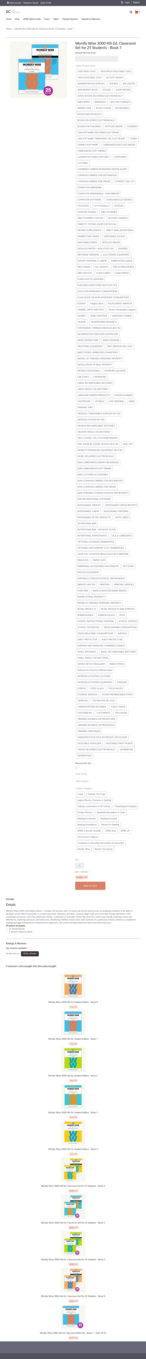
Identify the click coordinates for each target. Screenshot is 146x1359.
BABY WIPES (83, 102)
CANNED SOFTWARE (87, 145)
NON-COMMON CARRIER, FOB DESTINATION (99, 481)
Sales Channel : (83, 781)
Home (8, 19)
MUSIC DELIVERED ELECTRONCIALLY (95, 456)
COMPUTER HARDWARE (89, 188)
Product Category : (84, 788)
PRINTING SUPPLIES (124, 585)
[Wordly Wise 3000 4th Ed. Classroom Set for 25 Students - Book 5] (73, 1207)
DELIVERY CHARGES (118, 218)
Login (127, 3)
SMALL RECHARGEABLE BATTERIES (118, 652)
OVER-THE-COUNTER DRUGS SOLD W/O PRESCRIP (102, 554)
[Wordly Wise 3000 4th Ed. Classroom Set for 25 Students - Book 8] (73, 1281)
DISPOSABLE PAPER (87, 243)
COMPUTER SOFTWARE (89, 200)
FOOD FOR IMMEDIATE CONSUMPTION (97, 291)
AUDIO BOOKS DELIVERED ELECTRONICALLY (100, 96)
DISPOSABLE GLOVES (114, 236)
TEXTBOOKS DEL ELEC (103, 701)
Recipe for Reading (110, 825)
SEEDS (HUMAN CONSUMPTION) (120, 627)
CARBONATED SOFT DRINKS (91, 151)
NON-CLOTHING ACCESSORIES (92, 475)
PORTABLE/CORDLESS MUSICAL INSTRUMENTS (101, 578)
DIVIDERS (123, 249)
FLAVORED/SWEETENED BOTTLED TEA (97, 285)
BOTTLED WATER (114, 126)
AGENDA (113, 84)
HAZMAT (81, 322)
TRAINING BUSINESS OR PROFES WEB (96, 719)
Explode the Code (96, 794)
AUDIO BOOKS (123, 90)
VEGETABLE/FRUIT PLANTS (119, 743)
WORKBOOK (126, 750)
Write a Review (29, 954)
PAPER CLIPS (99, 560)
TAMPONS (82, 701)
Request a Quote (30, 3)
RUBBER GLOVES (106, 615)
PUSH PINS (82, 591)
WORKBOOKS (84, 756)
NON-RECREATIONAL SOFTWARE (94, 499)
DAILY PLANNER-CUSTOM (90, 218)
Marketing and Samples (126, 806)
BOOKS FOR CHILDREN (89, 126)
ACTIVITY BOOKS (114, 78)
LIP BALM (99, 401)
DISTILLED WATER (111, 243)
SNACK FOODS (116, 664)
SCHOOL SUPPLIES (128, 621)
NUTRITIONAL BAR (86, 524)
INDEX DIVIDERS (111, 340)
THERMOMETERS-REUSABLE (91, 707)
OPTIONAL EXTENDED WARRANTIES (95, 542)
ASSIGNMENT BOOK (87, 90)
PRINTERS (105, 585)
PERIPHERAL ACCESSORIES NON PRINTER (98, 566)
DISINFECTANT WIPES (88, 236)
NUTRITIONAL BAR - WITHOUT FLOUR (96, 530)
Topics (56, 19)
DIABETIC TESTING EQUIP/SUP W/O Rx (96, 224)
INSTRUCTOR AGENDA (88, 371)
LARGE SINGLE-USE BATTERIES (92, 389)
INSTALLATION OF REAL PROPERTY (94, 365)
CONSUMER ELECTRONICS (119, 200)
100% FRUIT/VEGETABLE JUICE (115, 71)
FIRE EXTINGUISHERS (123, 267)
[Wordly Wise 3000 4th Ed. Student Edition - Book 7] (73, 1023)
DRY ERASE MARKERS (88, 255)
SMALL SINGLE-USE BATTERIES (92, 658)
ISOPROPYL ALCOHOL (115, 371)
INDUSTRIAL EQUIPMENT (90, 346)
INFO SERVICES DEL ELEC (120, 346)
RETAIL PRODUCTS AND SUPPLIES (117, 609)
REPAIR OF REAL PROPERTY (91, 597)
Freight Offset (96, 304)
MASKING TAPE (85, 407)
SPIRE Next (111, 831)
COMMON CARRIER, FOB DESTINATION (97, 175)
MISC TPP (127, 444)
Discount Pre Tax (83, 763)
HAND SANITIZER (98, 316)
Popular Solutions (70, 19)
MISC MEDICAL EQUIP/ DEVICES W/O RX (97, 444)
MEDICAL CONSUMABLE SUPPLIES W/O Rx (98, 414)
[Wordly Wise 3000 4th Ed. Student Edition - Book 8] (73, 986)
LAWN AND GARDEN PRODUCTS (93, 395)
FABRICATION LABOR (121, 261)
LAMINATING (99, 377)
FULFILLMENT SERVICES (120, 304)
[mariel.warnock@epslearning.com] (14, 11)
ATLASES (106, 90)
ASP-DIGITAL (129, 84)
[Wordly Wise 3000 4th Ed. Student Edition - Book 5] (73, 1097)
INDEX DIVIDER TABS (87, 340)
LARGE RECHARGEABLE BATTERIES (94, 383)
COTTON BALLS (101, 206)
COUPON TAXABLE (87, 212)
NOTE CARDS (122, 517)
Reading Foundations (87, 825)
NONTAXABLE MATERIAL (116, 511)
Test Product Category (87, 837)
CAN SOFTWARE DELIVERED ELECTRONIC (98, 133)
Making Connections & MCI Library (93, 806)
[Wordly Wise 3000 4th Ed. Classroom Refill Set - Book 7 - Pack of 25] (73, 1317)
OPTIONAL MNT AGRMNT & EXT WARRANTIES (100, 548)
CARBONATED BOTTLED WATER (119, 145)
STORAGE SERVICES (87, 695)
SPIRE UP (125, 831)
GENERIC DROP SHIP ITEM (90, 310)
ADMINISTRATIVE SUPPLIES (91, 84)
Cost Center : (82, 774)
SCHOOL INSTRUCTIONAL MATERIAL (95, 621)
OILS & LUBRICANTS (121, 536)
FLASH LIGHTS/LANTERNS (90, 279)
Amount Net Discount (85, 53)
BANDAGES (100, 102)
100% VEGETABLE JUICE (89, 78)
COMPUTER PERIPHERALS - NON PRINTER (98, 194)
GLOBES (81, 316)
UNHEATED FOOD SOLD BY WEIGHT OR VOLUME (102, 737)
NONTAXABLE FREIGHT (89, 505)
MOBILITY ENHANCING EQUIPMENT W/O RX (99, 450)
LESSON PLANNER (123, 395)
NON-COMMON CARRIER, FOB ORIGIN (96, 487)
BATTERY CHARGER (120, 102)
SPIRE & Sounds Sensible (89, 831)
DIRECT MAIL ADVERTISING (119, 230)
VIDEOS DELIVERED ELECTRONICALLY (96, 750)
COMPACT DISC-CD (124, 181)
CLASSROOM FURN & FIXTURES (93, 157)
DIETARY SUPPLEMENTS (89, 230)
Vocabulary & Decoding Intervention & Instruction (100, 843)
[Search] (131, 11)
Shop (17, 19)
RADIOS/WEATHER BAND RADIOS (109, 591)
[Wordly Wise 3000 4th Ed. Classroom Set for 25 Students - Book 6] (73, 1244)
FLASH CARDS (103, 273)
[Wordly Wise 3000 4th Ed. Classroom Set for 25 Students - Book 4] (73, 1170)
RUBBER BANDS (85, 615)
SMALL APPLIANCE (86, 652)
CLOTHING (82, 163)
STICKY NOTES (115, 688)
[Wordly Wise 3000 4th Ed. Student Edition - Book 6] (73, 1060)
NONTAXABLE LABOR (88, 511)
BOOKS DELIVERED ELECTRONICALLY (96, 120)
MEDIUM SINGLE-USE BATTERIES (93, 432)
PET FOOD (128, 566)
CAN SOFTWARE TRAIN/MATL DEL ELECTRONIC (101, 139)
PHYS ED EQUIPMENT (88, 572)
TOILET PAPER (118, 707)
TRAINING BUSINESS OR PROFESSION (96, 725)
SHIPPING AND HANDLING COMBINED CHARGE (101, 646)
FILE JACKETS (101, 267)
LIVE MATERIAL (116, 401)
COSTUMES (83, 206)
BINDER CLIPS (84, 108)
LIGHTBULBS (83, 401)
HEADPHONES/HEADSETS (104, 322)
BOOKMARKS (122, 108)
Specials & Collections (90, 19)
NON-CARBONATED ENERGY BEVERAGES (98, 462)
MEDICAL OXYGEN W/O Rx (90, 420)
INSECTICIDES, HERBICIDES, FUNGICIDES (97, 352)
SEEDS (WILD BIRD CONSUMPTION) (95, 633)
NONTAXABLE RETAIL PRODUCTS (94, 517)
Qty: (77, 860)
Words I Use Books (104, 849)
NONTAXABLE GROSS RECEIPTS (121, 505)
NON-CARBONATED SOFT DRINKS (94, 469)
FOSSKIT (81, 304)
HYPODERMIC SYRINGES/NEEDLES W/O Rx (98, 328)
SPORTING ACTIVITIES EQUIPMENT (94, 682)
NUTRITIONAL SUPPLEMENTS (92, 536)
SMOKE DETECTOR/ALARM (91, 664)
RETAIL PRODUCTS (86, 609)
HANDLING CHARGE (122, 316)
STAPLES (81, 688)
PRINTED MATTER (86, 585)
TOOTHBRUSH (84, 713)
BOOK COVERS (103, 108)
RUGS (122, 615)
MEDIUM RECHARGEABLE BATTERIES (96, 426)
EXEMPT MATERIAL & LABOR (92, 261)
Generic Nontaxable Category (122, 310)
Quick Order (45, 3)
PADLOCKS (82, 560)
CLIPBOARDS (119, 157)
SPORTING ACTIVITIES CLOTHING (93, 676)
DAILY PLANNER (109, 212)
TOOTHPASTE (103, 713)
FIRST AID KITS (84, 273)
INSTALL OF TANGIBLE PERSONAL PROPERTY (99, 359)
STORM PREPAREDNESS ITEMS (117, 695)
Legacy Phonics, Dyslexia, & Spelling (94, 800)
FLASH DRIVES (122, 273)
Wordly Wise (83, 849)
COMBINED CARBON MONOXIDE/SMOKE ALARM (102, 169)
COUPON (118, 206)
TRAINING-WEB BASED (89, 731)
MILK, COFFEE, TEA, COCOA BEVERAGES (97, 438)
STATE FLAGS (97, 688)
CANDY (133, 139)
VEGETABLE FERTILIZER (89, 743)
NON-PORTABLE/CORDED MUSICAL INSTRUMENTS (103, 493)
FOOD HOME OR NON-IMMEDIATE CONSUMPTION (103, 297)
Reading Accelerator (86, 819)
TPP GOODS (121, 713)
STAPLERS (122, 682)
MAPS (132, 401)
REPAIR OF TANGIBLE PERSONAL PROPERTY (99, 603)
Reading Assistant (109, 819)
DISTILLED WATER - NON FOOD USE (95, 249)
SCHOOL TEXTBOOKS (88, 627)
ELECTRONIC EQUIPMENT (116, 255)
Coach (47, 19)
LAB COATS (83, 377)
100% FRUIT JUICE (86, 71)
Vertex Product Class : (86, 66)
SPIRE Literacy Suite (32, 19)
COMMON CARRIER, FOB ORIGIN (93, 181)
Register (136, 3)
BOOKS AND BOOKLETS (89, 114)
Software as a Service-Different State (94, 670)
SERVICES (122, 633)
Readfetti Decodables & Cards (111, 812)
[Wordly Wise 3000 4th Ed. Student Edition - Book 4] (73, 1133)
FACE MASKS (83, 267)
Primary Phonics (85, 812)
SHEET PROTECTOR (87, 640)
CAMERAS (132, 126)
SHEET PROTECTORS (112, 640)
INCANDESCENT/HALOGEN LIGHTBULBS (97, 334)
